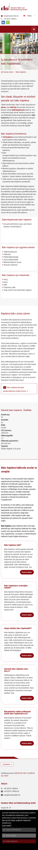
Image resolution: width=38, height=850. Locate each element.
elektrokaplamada (18, 110)
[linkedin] (3, 22)
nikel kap (13, 107)
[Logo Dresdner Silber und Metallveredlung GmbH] (19, 7)
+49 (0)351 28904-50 (11, 791)
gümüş (3, 107)
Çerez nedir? (6, 825)
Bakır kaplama (21, 72)
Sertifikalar (6, 764)
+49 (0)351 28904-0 (10, 19)
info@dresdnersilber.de (11, 16)
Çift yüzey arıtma (7, 72)
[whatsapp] (8, 22)
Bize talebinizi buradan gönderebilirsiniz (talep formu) (14, 389)
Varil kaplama (7, 137)
